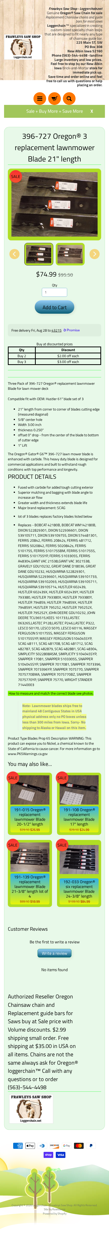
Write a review (54, 953)
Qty (54, 285)
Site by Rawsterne (54, 1209)
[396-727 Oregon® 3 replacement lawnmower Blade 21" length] (38, 254)
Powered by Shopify (54, 1213)
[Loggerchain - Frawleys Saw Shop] (23, 47)
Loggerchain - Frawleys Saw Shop (52, 1205)
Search (55, 1169)
